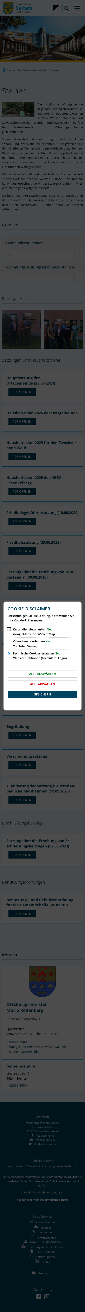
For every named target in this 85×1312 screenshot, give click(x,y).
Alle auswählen (42, 674)
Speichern (42, 694)
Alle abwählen (42, 684)
